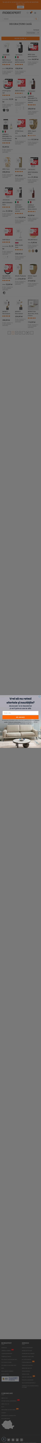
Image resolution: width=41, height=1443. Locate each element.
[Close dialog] (39, 696)
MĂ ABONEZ (20, 717)
